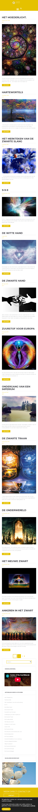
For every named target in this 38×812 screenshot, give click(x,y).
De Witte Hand (12, 233)
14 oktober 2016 (5, 95)
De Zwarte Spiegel (9, 751)
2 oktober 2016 (5, 144)
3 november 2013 (5, 564)
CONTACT (11, 795)
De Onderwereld (14, 510)
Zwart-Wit (7, 726)
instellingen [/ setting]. (29, 806)
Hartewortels (12, 92)
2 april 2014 (4, 236)
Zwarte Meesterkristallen (11, 741)
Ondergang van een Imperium (16, 388)
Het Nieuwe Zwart (15, 561)
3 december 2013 (5, 441)
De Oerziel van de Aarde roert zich (13, 731)
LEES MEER (6, 85)
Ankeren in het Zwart (17, 610)
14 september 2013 (6, 613)
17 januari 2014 (5, 331)
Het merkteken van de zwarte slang (18, 140)
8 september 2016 (6, 193)
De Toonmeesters (9, 736)
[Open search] (20, 8)
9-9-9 (5, 190)
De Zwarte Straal (9, 729)
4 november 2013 (5, 513)
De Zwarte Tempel (9, 748)
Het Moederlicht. (14, 17)
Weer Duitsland (8, 743)
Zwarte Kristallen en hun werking (13, 739)
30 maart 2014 (5, 283)
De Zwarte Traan (14, 438)
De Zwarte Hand (13, 280)
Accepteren (6, 809)
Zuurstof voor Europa (18, 328)
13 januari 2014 (5, 392)
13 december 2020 (6, 20)
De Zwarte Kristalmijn (10, 746)
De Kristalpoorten (9, 734)
